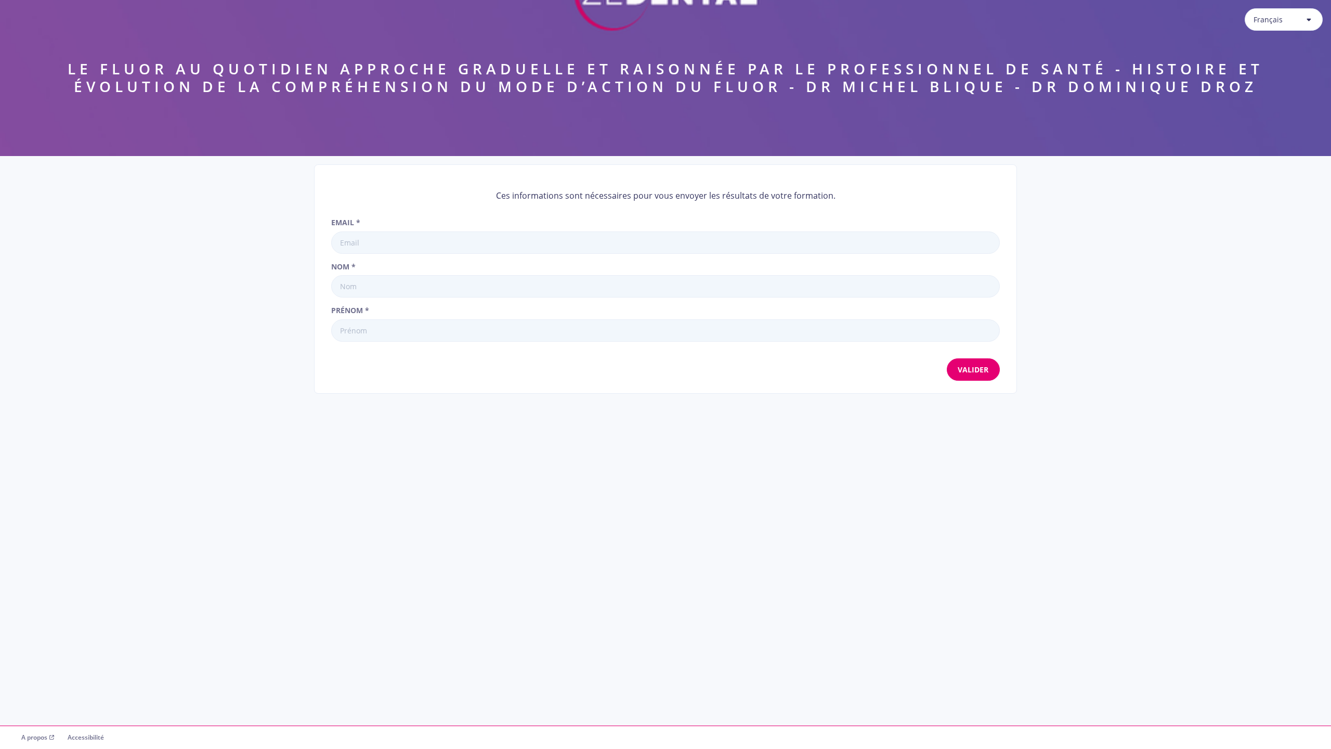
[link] (38, 737)
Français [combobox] (1268, 19)
